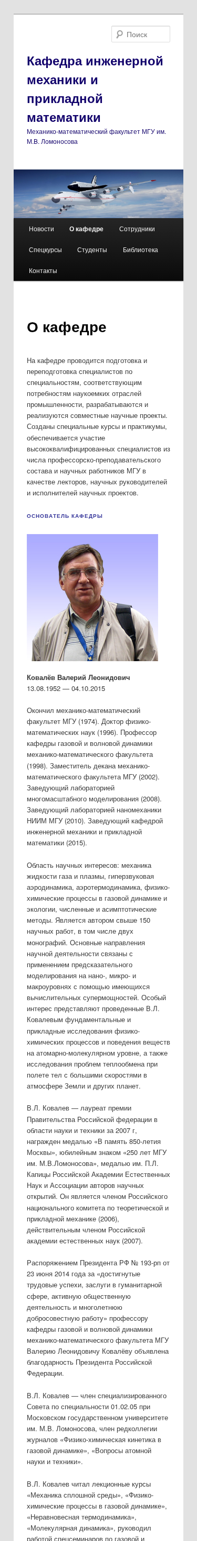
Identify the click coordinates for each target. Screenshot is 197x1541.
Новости (41, 228)
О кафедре (86, 228)
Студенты (92, 249)
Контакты (43, 270)
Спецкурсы (45, 249)
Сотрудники (137, 228)
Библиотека (140, 249)
